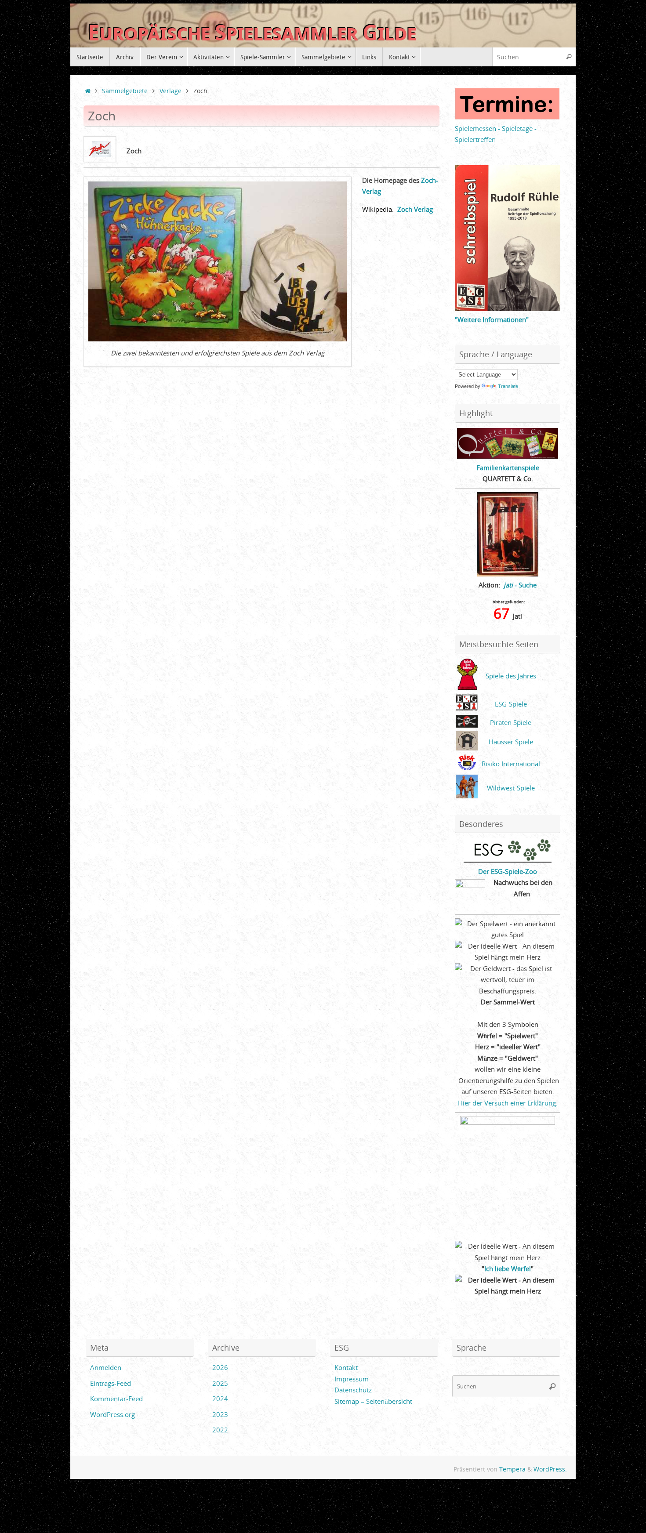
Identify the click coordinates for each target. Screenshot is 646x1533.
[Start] (87, 91)
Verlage (170, 91)
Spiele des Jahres (511, 675)
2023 (220, 1414)
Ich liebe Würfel (507, 1268)
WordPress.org (112, 1414)
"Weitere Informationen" (492, 319)
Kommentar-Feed (116, 1398)
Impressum (351, 1378)
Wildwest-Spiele (511, 787)
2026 (220, 1367)
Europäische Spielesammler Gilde (252, 32)
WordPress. (550, 1469)
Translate (508, 386)
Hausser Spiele (511, 741)
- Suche (520, 584)
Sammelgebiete (125, 91)
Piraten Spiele (510, 722)
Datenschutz (353, 1389)
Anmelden (105, 1367)
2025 (220, 1383)
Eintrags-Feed (110, 1383)
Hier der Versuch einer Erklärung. (508, 1102)
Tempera (512, 1469)
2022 (220, 1429)
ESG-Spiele (511, 703)
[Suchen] (569, 56)
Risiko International (511, 763)
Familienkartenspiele (507, 467)
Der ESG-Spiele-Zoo (507, 871)
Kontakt (346, 1367)
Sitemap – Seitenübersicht (373, 1401)
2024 (220, 1398)
